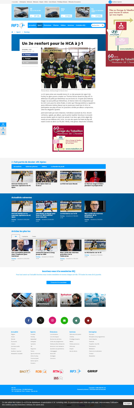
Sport (40, 25)
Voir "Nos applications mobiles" (96, 300)
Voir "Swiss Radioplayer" (47, 300)
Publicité (91, 341)
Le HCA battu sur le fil (68, 214)
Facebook (28, 320)
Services (71, 25)
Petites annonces (74, 344)
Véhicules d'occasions (74, 2)
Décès (46, 2)
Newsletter (92, 356)
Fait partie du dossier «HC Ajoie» (30, 162)
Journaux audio (15, 346)
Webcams (35, 2)
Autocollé (52, 353)
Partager (28, 54)
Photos (56, 25)
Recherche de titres (55, 339)
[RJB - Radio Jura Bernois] (41, 371)
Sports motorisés (35, 353)
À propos (91, 334)
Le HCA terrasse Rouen (68, 184)
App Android (88, 320)
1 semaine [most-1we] (25, 236)
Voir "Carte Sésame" (72, 300)
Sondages (52, 356)
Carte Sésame (52, 2)
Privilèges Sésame (62, 2)
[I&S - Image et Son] (58, 378)
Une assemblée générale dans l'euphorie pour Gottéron (21, 254)
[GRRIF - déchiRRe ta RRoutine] (92, 371)
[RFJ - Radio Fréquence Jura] (75, 371)
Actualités (17, 166)
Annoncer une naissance (57, 346)
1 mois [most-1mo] (34, 236)
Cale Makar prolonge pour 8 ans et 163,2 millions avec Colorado (45, 215)
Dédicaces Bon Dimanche (57, 344)
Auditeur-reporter (117, 2)
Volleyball (33, 341)
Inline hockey (34, 356)
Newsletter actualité (16, 353)
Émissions (47, 25)
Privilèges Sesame (75, 339)
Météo (71, 341)
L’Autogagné (53, 351)
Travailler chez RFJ (94, 344)
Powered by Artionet (83, 389)
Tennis (32, 351)
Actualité (32, 25)
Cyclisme (33, 344)
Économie (14, 341)
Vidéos (63, 25)
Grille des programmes (56, 341)
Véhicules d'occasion (75, 334)
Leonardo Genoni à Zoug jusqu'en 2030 (45, 253)
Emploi (41, 2)
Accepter (127, 403)
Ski (31, 346)
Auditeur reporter (16, 351)
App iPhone (76, 320)
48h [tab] (16, 236)
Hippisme (33, 348)
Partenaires (92, 346)
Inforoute (29, 2)
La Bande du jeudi (57, 166)
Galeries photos (32, 166)
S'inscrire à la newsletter (59, 282)
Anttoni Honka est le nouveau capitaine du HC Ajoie (21, 185)
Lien (26, 62)
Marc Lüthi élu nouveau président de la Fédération (94, 215)
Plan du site (34, 391)
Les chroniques (54, 336)
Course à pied (34, 358)
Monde (13, 339)
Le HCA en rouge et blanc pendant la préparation (94, 184)
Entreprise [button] (23, 2)
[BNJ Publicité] (24, 371)
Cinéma (72, 336)
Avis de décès (73, 351)
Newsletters (64, 320)
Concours (52, 358)
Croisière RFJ (80, 25)
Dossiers (13, 348)
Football (33, 334)
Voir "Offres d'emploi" (23, 300)
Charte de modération (95, 351)
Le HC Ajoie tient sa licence (43, 184)
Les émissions (54, 334)
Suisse (13, 336)
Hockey (27, 32)
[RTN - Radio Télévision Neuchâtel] (58, 371)
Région (13, 334)
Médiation (92, 348)
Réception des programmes (97, 336)
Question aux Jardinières (57, 348)
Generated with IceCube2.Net (98, 389)
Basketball (33, 339)
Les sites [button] (15, 2)
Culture (13, 344)
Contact (91, 353)
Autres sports (34, 360)
